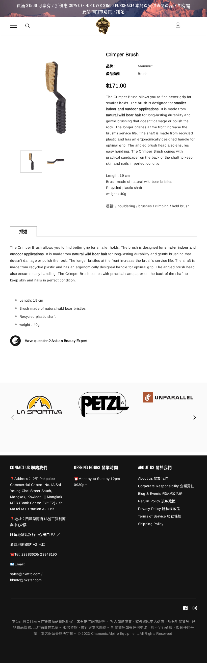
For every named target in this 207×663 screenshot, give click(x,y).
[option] (55, 97)
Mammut (145, 66)
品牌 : (110, 66)
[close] (189, 8)
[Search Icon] (27, 25)
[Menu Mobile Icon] (13, 25)
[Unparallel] (167, 397)
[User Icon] (178, 25)
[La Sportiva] (39, 404)
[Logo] (103, 25)
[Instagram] (195, 608)
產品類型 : (114, 74)
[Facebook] (185, 608)
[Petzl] (103, 404)
